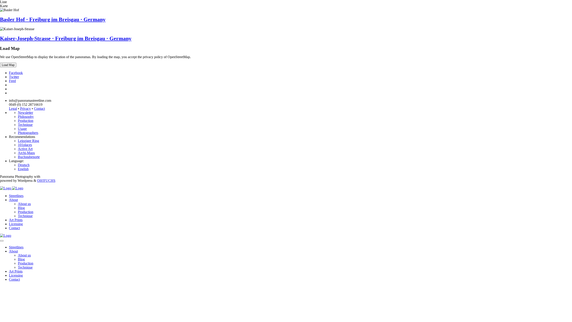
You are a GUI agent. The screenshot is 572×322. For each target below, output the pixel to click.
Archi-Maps (26, 153)
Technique (25, 125)
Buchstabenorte (29, 157)
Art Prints (16, 220)
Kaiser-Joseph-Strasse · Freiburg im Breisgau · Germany (65, 38)
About (13, 200)
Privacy (25, 108)
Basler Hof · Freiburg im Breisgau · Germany (52, 19)
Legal (13, 108)
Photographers (28, 133)
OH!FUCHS (46, 180)
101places (25, 145)
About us (24, 204)
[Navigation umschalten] (2, 241)
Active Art (25, 149)
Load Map (8, 65)
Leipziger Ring (28, 141)
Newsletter (25, 112)
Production (25, 121)
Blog (21, 208)
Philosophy (26, 117)
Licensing (16, 224)
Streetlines (16, 196)
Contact (39, 108)
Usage (22, 129)
